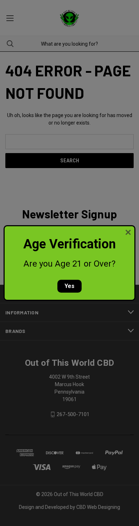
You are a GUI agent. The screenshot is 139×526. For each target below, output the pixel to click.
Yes (69, 286)
